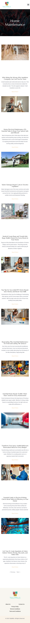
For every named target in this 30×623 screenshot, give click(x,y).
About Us (8, 604)
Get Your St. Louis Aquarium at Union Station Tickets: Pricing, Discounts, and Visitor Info (15, 552)
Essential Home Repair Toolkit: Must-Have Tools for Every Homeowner (15, 394)
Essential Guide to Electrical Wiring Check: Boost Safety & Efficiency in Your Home (15, 499)
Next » (18, 572)
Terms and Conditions (15, 611)
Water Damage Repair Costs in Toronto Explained (15, 185)
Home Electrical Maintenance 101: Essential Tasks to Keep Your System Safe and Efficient (15, 131)
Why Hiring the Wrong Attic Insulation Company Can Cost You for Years (15, 78)
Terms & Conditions (15, 609)
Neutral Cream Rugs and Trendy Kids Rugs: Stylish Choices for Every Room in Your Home (15, 238)
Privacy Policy (15, 606)
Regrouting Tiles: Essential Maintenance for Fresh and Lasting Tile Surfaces (15, 343)
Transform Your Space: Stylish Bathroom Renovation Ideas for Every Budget (15, 446)
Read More (15, 91)
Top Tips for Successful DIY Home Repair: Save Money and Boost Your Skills (15, 291)
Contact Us (21, 604)
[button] (28, 4)
